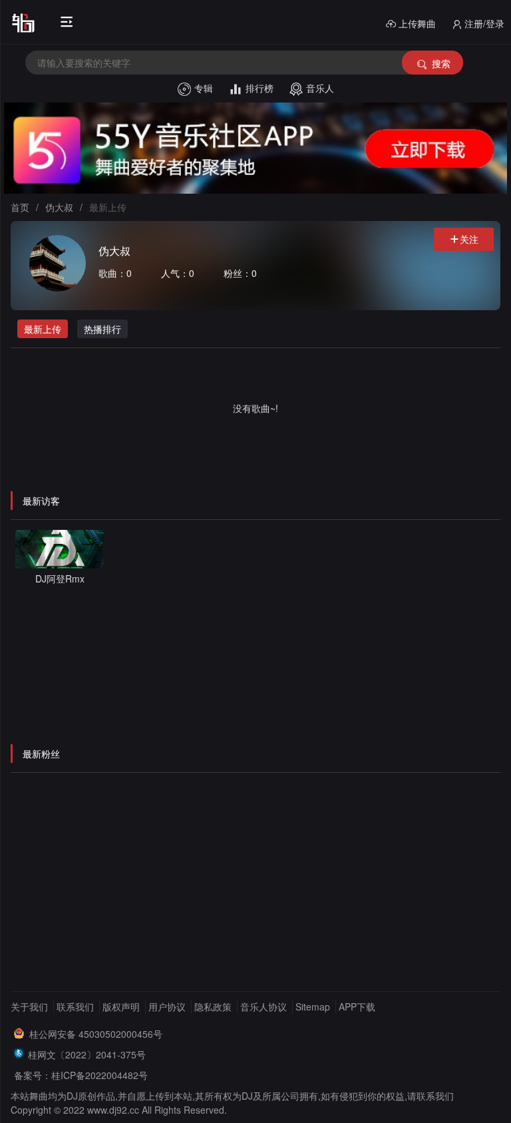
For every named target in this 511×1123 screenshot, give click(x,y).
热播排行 (102, 329)
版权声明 (121, 1006)
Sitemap (312, 1006)
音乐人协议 (263, 1006)
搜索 (441, 63)
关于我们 (29, 1006)
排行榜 (259, 88)
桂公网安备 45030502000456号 (95, 1033)
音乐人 (320, 88)
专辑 (203, 88)
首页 (20, 207)
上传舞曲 (417, 23)
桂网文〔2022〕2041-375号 (87, 1054)
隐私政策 (213, 1006)
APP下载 (357, 1006)
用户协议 (167, 1006)
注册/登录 (484, 23)
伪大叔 (59, 207)
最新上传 (42, 329)
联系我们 (75, 1006)
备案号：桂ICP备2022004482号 (81, 1075)
